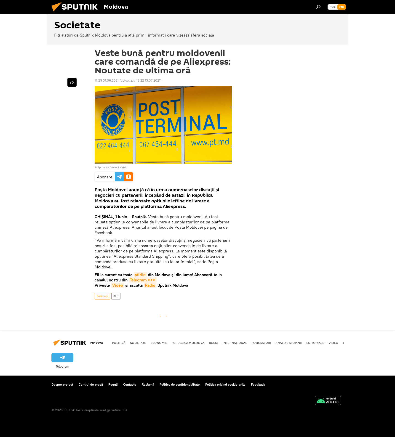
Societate (102, 296)
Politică (118, 343)
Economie (159, 343)
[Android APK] (328, 401)
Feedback (258, 384)
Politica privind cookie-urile (225, 384)
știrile (140, 274)
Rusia (213, 343)
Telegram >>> (142, 280)
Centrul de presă (91, 384)
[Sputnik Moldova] (76, 13)
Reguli (113, 384)
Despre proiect (62, 384)
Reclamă (148, 384)
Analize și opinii (288, 343)
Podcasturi (261, 343)
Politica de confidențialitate (180, 384)
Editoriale (315, 343)
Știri (115, 296)
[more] (72, 82)
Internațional (235, 343)
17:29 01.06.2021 (107, 80)
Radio (150, 285)
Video (117, 285)
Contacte (129, 384)
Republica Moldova (188, 343)
